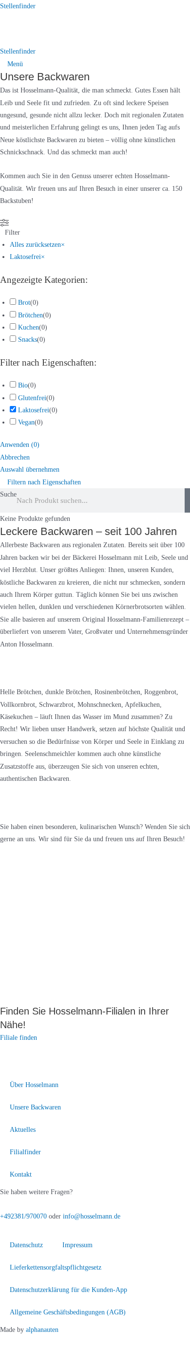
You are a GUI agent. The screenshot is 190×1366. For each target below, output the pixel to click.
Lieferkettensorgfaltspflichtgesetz (55, 1267)
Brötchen (30, 315)
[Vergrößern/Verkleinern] (13, 1344)
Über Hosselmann (34, 1085)
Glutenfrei (32, 398)
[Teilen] (72, 1344)
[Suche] (187, 500)
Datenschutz (26, 1245)
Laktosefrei (33, 410)
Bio (23, 385)
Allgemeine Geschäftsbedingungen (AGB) (68, 1312)
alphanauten (42, 1329)
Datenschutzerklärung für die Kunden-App (68, 1289)
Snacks (27, 339)
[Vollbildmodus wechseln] (43, 1344)
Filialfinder (25, 1152)
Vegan (26, 422)
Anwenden (19, 444)
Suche (8, 494)
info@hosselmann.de (91, 1216)
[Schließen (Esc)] (101, 1344)
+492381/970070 (23, 1216)
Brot (24, 302)
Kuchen (28, 327)
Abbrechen (15, 457)
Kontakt (21, 1174)
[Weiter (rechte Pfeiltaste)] (43, 1359)
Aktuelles (23, 1129)
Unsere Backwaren (35, 1107)
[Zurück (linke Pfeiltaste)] (13, 1359)
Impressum (77, 1245)
